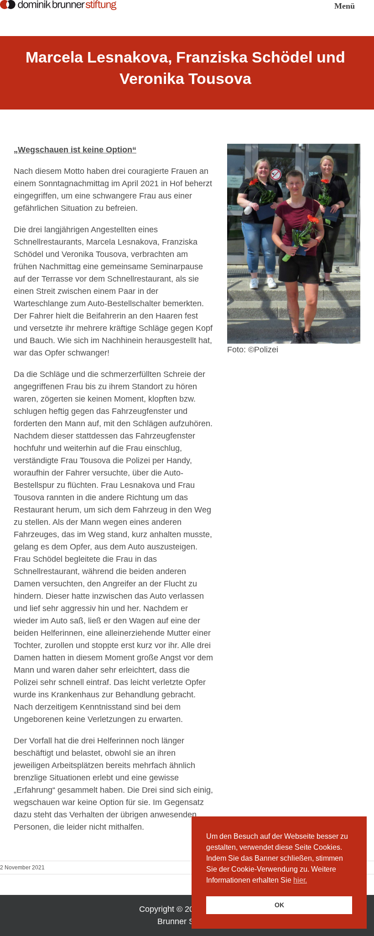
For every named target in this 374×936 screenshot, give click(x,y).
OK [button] (279, 905)
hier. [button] (300, 880)
